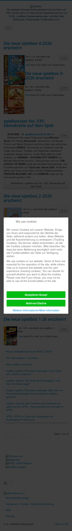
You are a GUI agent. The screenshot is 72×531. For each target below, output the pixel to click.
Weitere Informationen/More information (36, 310)
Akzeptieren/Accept (36, 294)
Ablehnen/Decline (36, 303)
